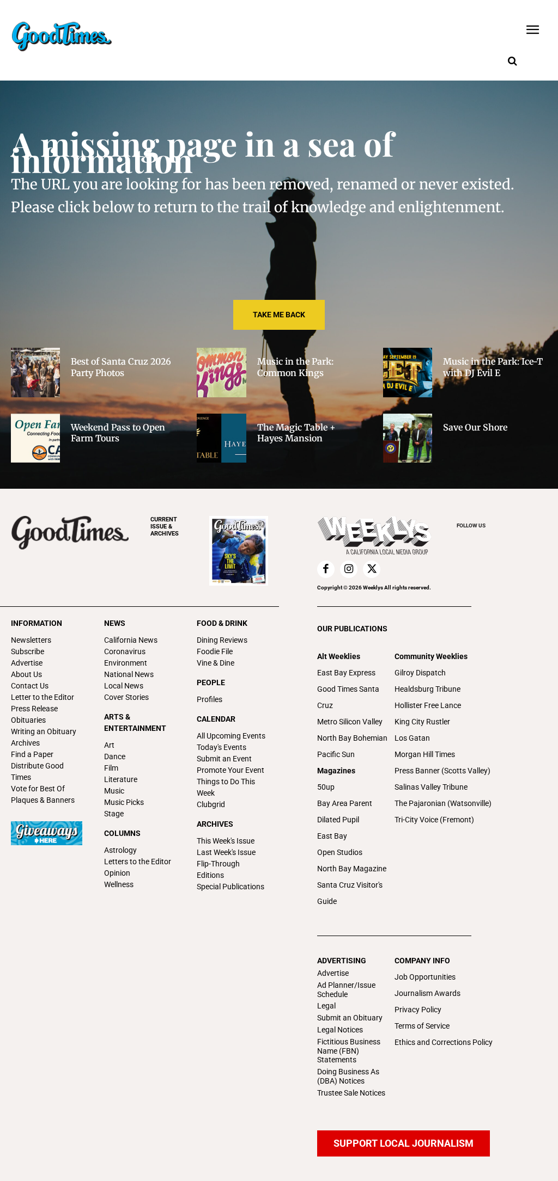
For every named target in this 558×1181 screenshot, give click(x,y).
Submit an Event (224, 758)
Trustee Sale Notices (351, 1092)
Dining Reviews (222, 640)
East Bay (332, 836)
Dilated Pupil (338, 819)
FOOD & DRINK (222, 623)
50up (326, 787)
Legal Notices (340, 1029)
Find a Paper (32, 754)
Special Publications (230, 886)
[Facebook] (326, 569)
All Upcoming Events (231, 735)
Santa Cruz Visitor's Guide (350, 893)
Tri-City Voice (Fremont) (434, 819)
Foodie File (215, 651)
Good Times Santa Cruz (348, 697)
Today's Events (221, 747)
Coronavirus (124, 651)
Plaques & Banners (43, 800)
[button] (512, 61)
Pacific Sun (336, 754)
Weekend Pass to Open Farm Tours (118, 433)
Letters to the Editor (137, 861)
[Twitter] (371, 569)
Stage (114, 813)
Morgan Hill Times (425, 754)
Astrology (120, 850)
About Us (26, 674)
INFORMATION (36, 623)
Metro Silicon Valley (350, 721)
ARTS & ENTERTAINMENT (135, 722)
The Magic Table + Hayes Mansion (296, 433)
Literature (120, 779)
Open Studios (339, 852)
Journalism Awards (427, 993)
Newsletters (31, 640)
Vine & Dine (215, 663)
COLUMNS (122, 833)
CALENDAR (216, 719)
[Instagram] (348, 569)
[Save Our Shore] (407, 438)
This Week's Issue (225, 840)
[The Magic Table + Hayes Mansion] (221, 438)
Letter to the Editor (42, 697)
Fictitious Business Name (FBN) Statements (348, 1051)
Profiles (209, 699)
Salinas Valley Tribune (431, 787)
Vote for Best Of (38, 788)
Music (114, 790)
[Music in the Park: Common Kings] (221, 372)
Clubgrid (211, 804)
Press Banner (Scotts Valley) (442, 770)
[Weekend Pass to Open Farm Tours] (35, 438)
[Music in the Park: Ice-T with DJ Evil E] (407, 372)
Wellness (119, 884)
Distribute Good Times (37, 771)
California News (130, 640)
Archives (25, 743)
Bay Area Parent (344, 803)
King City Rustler (422, 721)
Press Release (34, 708)
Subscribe (27, 651)
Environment (125, 663)
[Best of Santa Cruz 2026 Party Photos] (35, 372)
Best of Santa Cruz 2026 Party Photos (121, 367)
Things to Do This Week (226, 787)
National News (129, 674)
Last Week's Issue (226, 852)
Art (109, 745)
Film (111, 768)
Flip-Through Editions (218, 869)
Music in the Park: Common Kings (295, 367)
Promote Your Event (230, 770)
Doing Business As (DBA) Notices (348, 1076)
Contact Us (29, 685)
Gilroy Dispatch (420, 672)
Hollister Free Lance (428, 705)
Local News (123, 685)
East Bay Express (346, 672)
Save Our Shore (475, 427)
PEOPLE (211, 682)
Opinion (117, 873)
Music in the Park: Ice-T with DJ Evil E (493, 367)
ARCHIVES (164, 526)
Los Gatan (412, 738)
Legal (326, 1005)
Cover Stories (126, 697)
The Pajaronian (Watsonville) (443, 803)
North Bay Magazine (351, 868)
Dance (114, 756)
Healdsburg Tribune (427, 689)
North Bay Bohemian (352, 738)
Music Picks (124, 802)
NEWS (114, 623)
